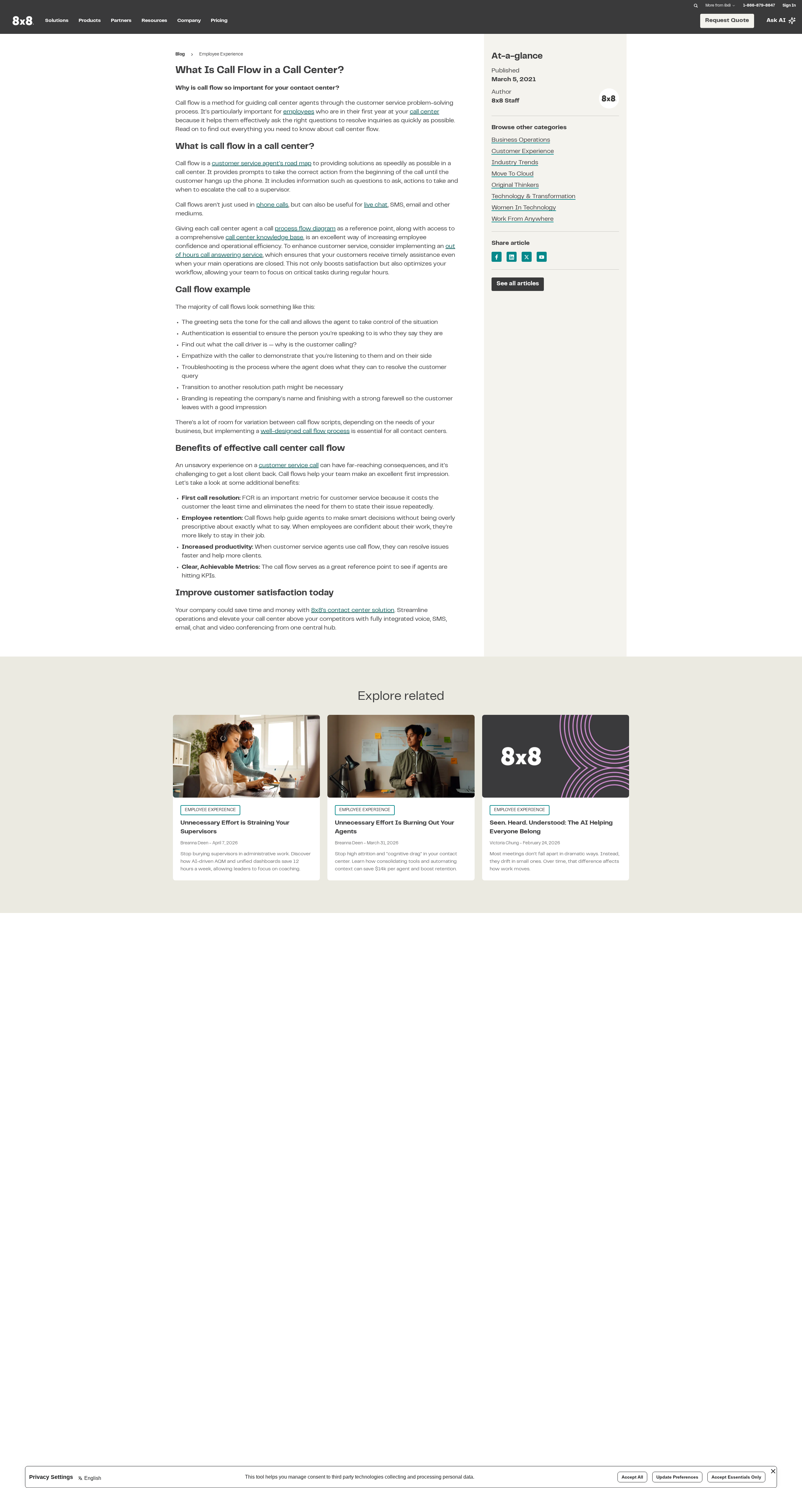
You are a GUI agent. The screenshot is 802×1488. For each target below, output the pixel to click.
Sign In (789, 5)
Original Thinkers (515, 185)
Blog (180, 54)
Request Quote (727, 20)
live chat (376, 205)
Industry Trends (515, 163)
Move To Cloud (513, 174)
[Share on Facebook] (497, 257)
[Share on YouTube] (542, 257)
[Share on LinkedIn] (512, 257)
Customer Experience (523, 152)
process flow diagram (305, 229)
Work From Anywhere (523, 219)
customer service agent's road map (261, 163)
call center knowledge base (264, 237)
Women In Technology (524, 208)
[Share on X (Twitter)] (527, 257)
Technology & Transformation (533, 197)
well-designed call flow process (305, 431)
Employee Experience (221, 54)
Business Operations (521, 140)
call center (424, 112)
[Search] (696, 5)
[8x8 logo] (24, 21)
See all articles (518, 284)
